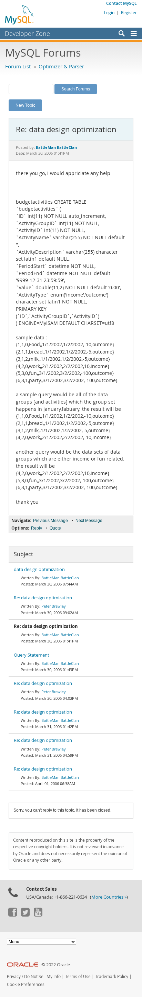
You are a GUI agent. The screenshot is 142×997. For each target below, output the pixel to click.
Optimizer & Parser (61, 66)
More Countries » (108, 897)
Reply (36, 528)
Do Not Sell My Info (42, 976)
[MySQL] (19, 14)
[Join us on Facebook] (12, 915)
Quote (55, 528)
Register (129, 12)
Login (109, 12)
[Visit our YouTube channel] (37, 915)
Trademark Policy (111, 976)
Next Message (88, 520)
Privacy (14, 976)
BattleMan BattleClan (60, 577)
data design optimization (39, 569)
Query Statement (31, 655)
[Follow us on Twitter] (25, 915)
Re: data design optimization (43, 598)
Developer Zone (27, 33)
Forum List (18, 66)
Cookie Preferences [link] (25, 984)
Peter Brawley (53, 606)
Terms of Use (78, 976)
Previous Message (50, 520)
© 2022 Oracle (55, 965)
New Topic (25, 105)
